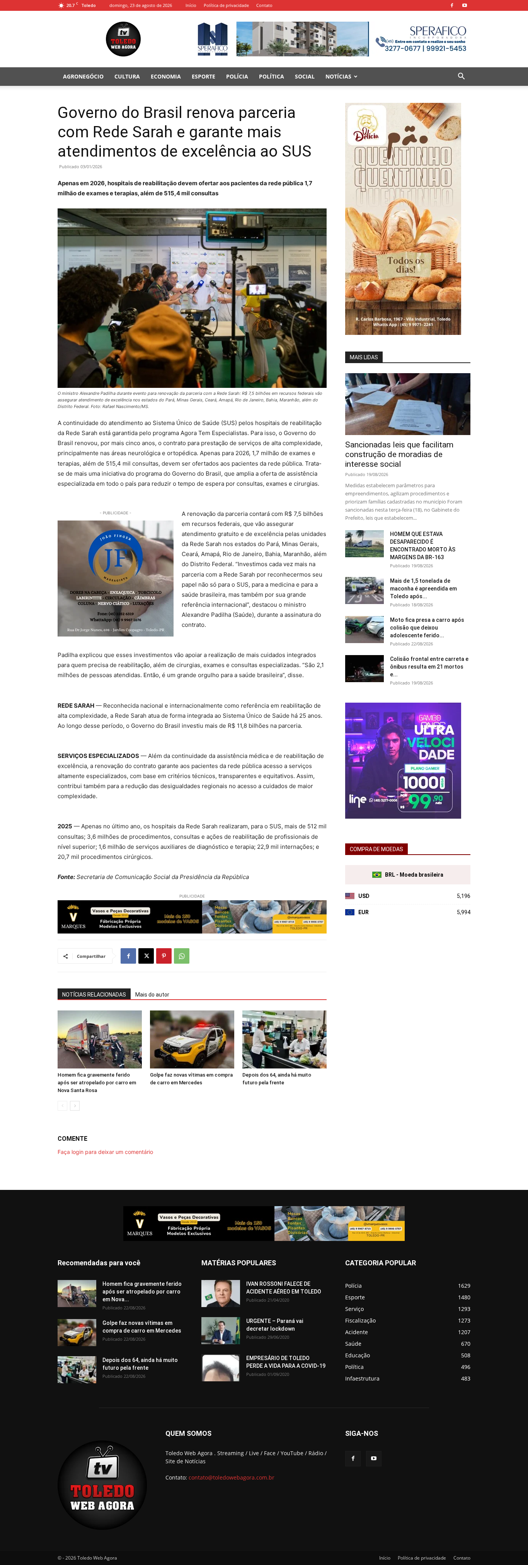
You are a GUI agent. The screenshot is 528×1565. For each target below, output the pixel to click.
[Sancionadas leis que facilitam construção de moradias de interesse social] (407, 404)
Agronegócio (83, 76)
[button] (461, 77)
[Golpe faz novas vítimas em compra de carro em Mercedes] (192, 1039)
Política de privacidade (226, 5)
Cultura (127, 76)
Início (191, 5)
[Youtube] (464, 5)
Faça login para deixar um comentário (105, 1152)
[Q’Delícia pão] (403, 332)
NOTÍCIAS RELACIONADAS (94, 995)
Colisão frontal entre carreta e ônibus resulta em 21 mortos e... (429, 667)
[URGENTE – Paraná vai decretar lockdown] (220, 1330)
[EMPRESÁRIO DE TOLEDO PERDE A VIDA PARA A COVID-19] (220, 1367)
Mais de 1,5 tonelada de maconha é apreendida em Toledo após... (423, 588)
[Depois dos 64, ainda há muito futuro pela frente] (284, 1039)
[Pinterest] (164, 956)
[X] (146, 956)
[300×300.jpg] (403, 816)
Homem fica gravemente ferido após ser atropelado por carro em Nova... (142, 1291)
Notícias (338, 76)
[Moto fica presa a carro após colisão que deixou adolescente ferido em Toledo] (364, 629)
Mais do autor (152, 995)
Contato (264, 5)
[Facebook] (452, 5)
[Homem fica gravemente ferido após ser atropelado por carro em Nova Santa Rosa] (100, 1039)
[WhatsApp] (181, 956)
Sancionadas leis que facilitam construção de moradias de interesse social (399, 454)
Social (305, 76)
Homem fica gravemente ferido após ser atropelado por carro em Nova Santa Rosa (97, 1082)
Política (271, 76)
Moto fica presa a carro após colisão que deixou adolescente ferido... (427, 627)
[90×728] (192, 917)
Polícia (237, 76)
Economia (166, 76)
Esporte (203, 76)
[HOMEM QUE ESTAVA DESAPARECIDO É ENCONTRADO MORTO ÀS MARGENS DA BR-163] (364, 543)
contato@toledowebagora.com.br (231, 1477)
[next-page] (75, 1106)
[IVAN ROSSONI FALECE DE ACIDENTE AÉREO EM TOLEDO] (220, 1293)
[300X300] (116, 579)
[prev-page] (62, 1106)
